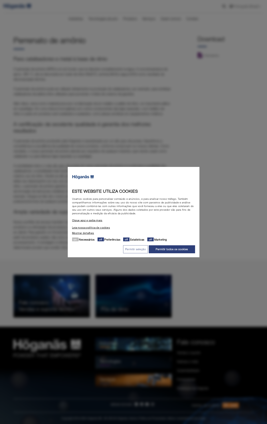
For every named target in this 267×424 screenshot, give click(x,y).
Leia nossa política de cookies (91, 227)
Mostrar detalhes (83, 233)
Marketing (160, 239)
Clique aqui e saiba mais (87, 220)
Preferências (112, 239)
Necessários (87, 239)
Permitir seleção (135, 249)
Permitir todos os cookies (172, 249)
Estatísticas (137, 239)
